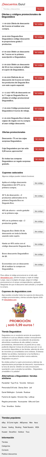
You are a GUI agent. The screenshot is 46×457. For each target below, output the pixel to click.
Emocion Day (22, 397)
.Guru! (13, 4)
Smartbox (10, 406)
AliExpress (24, 422)
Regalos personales (9, 401)
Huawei (4, 432)
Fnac (4, 406)
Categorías (6, 446)
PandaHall (5, 383)
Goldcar (21, 432)
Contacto (5, 450)
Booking (18, 427)
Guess (4, 427)
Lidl (30, 387)
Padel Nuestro (28, 427)
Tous (27, 432)
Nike (31, 422)
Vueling (11, 427)
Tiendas (5, 442)
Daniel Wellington (8, 392)
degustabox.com (6, 277)
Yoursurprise (22, 401)
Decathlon (13, 432)
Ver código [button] (39, 24)
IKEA (37, 427)
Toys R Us (14, 383)
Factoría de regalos (9, 397)
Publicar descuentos (9, 454)
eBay (4, 422)
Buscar (40, 9)
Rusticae (27, 392)
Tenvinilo (22, 383)
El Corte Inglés (12, 422)
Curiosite (19, 392)
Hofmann (30, 383)
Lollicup (31, 397)
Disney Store (23, 387)
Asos (36, 422)
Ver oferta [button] (39, 139)
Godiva (17, 406)
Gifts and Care (33, 401)
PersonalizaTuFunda (9, 387)
